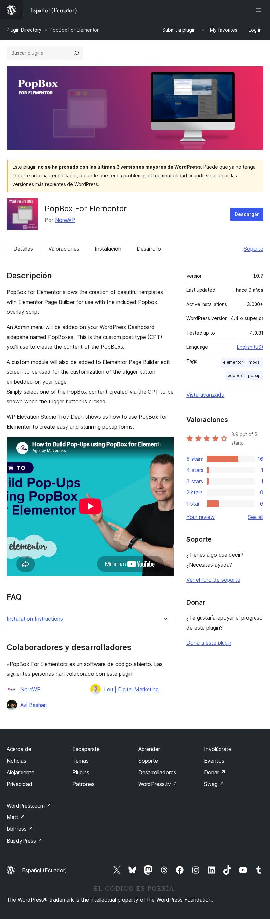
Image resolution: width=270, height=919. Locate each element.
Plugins (80, 772)
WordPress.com (29, 805)
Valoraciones (63, 248)
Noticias (16, 760)
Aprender (149, 749)
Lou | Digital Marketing (131, 689)
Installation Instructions (35, 619)
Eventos (214, 760)
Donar (215, 772)
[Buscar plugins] (76, 53)
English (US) (250, 347)
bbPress (20, 828)
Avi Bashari (33, 705)
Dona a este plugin (208, 642)
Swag (214, 784)
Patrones (83, 784)
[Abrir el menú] (259, 10)
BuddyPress (24, 840)
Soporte (253, 248)
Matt (16, 817)
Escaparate (86, 749)
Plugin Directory (24, 30)
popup (254, 375)
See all (255, 517)
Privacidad (19, 784)
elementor (233, 362)
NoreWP (65, 220)
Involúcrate (217, 749)
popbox (235, 375)
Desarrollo (149, 248)
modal (255, 362)
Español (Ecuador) (44, 870)
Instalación (108, 248)
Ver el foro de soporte (213, 580)
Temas (80, 760)
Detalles (23, 248)
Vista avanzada (205, 394)
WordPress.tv (157, 784)
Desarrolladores (157, 772)
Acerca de (19, 749)
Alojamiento (21, 772)
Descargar (247, 214)
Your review (200, 517)
